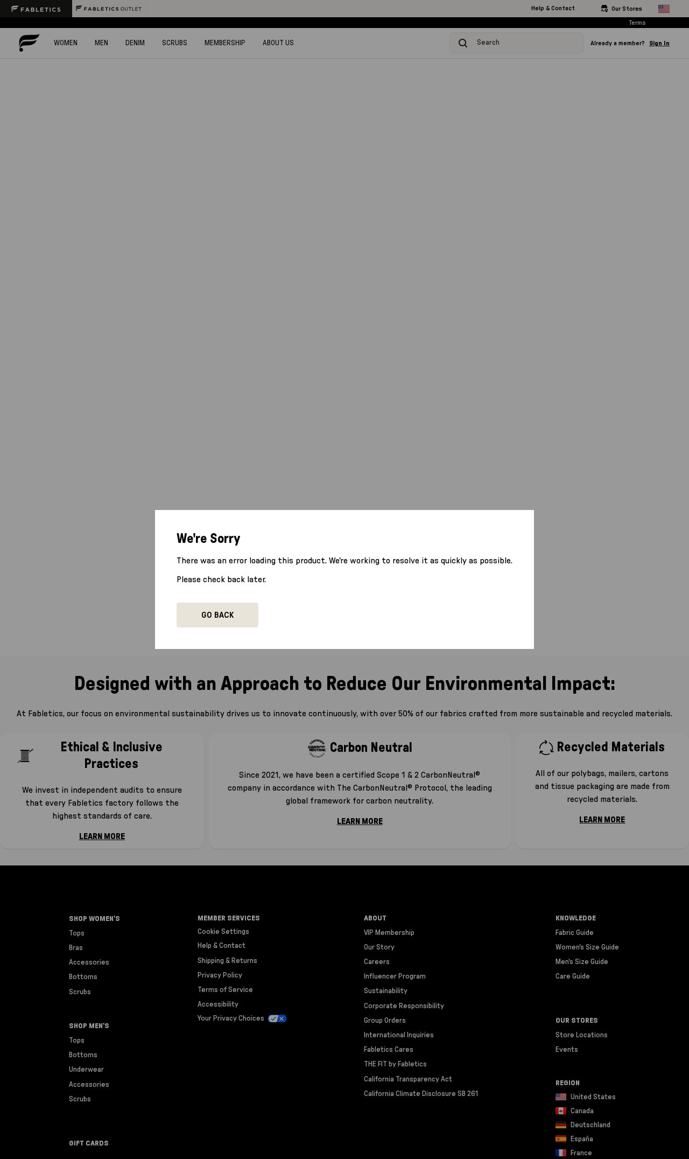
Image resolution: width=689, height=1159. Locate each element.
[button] (217, 615)
